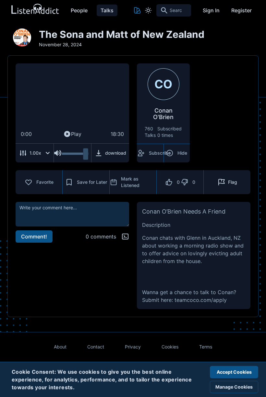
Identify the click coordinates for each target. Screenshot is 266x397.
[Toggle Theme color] (137, 10)
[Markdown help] (125, 236)
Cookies (170, 346)
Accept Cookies (234, 372)
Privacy (133, 346)
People (79, 10)
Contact (95, 346)
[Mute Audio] (58, 153)
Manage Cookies (234, 387)
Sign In (211, 10)
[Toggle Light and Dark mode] (148, 10)
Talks (107, 10)
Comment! (34, 236)
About (60, 346)
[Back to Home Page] (34, 9)
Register (241, 10)
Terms (205, 346)
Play (76, 134)
